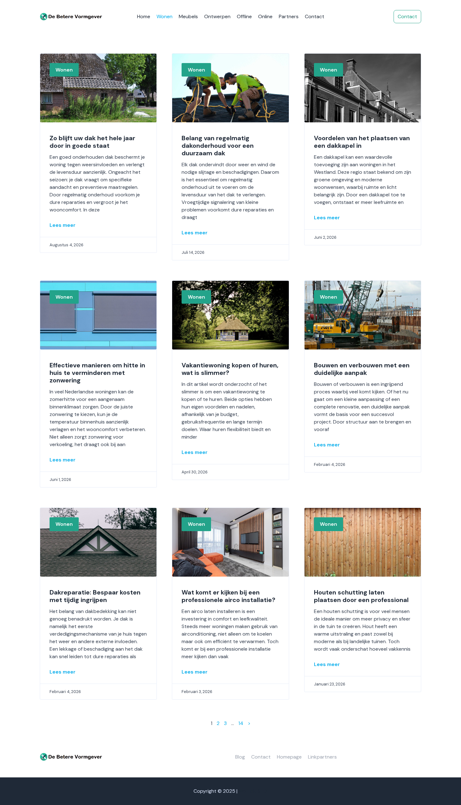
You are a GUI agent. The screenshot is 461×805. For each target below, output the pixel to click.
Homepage (289, 757)
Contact (314, 16)
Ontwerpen (217, 16)
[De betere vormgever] (71, 17)
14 (240, 723)
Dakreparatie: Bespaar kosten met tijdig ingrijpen (95, 596)
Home (143, 16)
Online (265, 16)
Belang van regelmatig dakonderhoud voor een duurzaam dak (218, 145)
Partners (289, 16)
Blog (240, 757)
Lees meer (63, 225)
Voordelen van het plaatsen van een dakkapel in (362, 142)
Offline (244, 16)
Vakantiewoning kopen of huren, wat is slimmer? (230, 369)
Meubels (188, 16)
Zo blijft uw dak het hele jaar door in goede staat (92, 142)
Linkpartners (322, 757)
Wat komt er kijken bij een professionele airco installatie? (228, 596)
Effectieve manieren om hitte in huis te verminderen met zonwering (97, 372)
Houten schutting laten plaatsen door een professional (361, 596)
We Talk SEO (253, 791)
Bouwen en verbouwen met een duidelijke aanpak (362, 369)
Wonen (164, 16)
